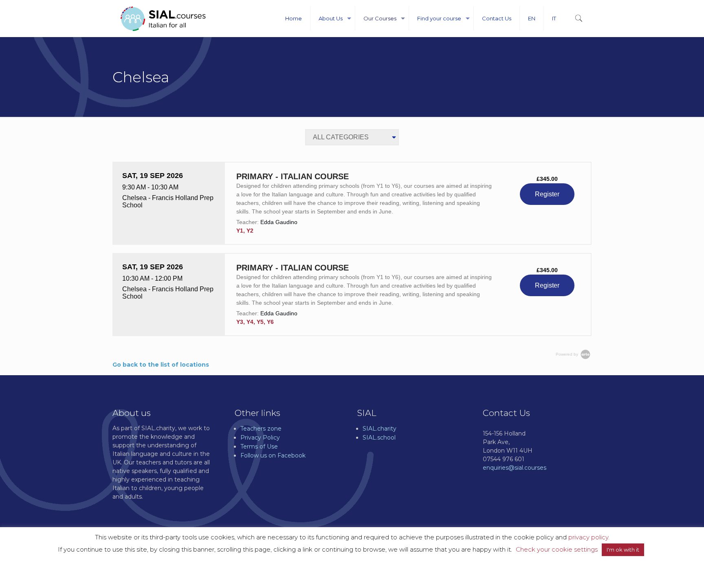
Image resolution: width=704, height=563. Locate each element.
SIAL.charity (379, 428)
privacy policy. (588, 537)
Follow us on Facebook (273, 455)
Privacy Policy (260, 437)
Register (547, 194)
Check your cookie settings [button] (557, 549)
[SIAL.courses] (163, 18)
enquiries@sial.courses (514, 467)
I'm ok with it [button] (623, 549)
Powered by (567, 354)
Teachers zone (261, 428)
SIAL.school (379, 437)
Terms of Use (259, 446)
